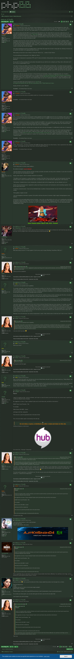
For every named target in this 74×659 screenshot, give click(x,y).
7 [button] (70, 21)
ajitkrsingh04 (4, 529)
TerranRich (4, 34)
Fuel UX (37, 81)
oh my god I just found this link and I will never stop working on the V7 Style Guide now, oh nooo (33, 83)
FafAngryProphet (19, 266)
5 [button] (66, 646)
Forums (13, 11)
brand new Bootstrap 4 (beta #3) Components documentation (57, 75)
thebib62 (3, 396)
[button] (59, 21)
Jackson (3, 588)
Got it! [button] (65, 656)
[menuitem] (70, 12)
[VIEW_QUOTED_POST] (26, 266)
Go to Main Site (5, 11)
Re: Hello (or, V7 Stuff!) (19, 91)
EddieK (3, 253)
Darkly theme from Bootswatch (49, 76)
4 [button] (66, 21)
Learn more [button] (47, 656)
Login (3, 14)
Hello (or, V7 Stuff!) (7, 19)
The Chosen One (5, 553)
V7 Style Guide (34, 34)
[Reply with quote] (70, 24)
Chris (3, 289)
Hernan (3, 273)
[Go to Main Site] (16, 5)
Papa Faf (3, 171)
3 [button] (64, 21)
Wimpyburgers (4, 236)
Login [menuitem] (72, 12)
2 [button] (61, 646)
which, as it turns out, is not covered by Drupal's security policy (36, 132)
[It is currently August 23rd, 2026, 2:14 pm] (71, 16)
